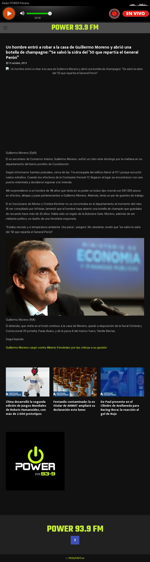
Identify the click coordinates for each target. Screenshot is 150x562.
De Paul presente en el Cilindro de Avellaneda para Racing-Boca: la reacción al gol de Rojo (120, 408)
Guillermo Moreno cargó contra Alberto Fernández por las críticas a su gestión (56, 347)
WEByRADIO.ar (76, 558)
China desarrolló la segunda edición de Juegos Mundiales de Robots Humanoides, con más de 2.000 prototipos (26, 408)
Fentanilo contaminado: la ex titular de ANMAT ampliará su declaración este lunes (74, 406)
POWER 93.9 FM (75, 28)
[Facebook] (75, 540)
